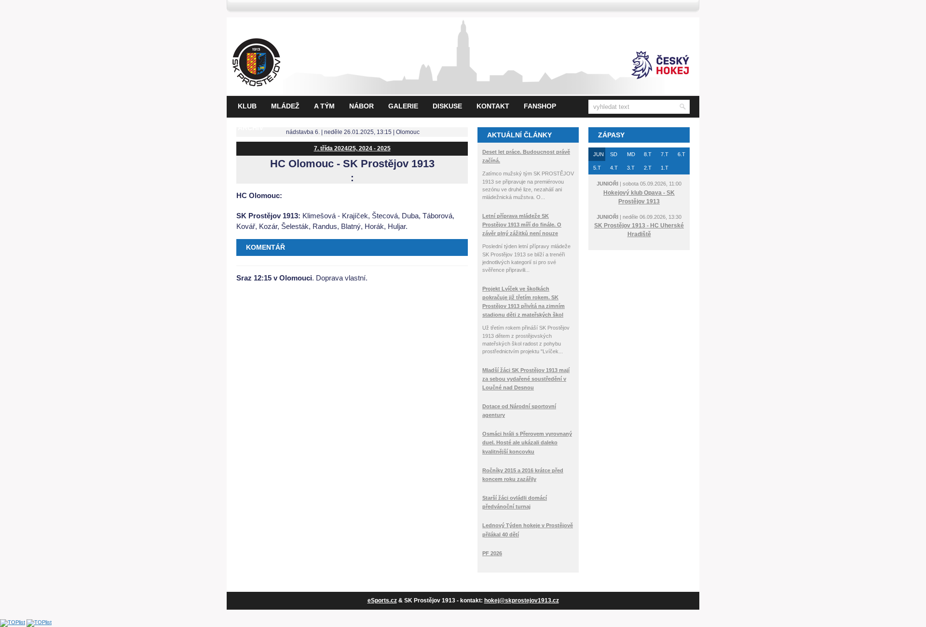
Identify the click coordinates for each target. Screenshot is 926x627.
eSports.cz (382, 600)
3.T (631, 168)
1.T (664, 168)
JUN (598, 154)
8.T (648, 154)
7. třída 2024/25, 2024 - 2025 (352, 148)
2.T (648, 168)
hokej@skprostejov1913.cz (521, 600)
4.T (614, 168)
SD (613, 154)
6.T (681, 154)
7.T (664, 154)
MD (631, 154)
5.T (597, 168)
